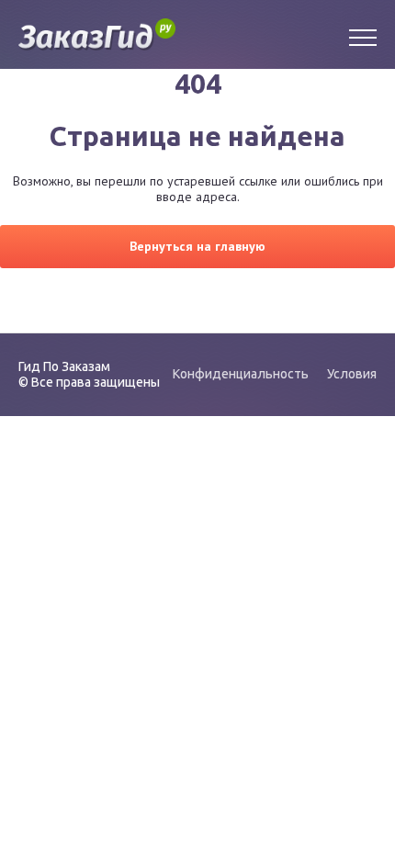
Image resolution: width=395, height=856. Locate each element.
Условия (352, 373)
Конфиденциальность (241, 373)
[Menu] (363, 35)
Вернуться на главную (197, 246)
